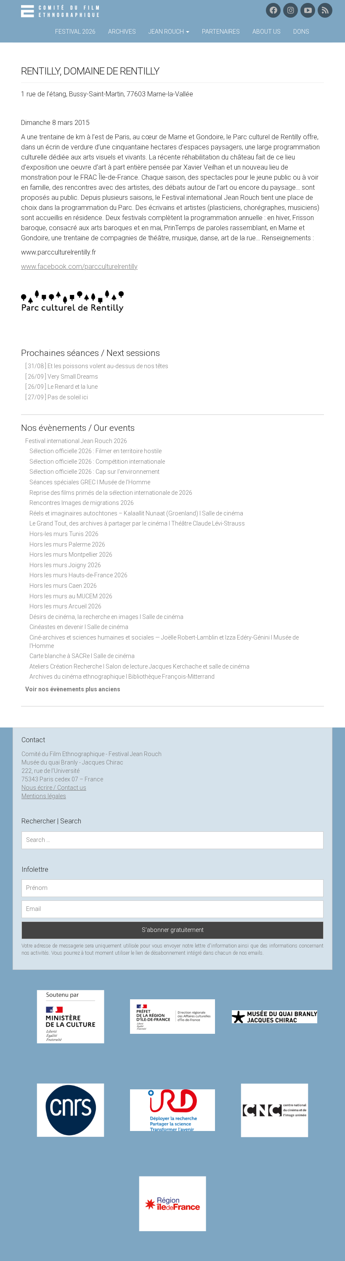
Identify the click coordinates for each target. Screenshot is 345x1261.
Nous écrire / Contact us (53, 787)
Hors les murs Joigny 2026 (65, 565)
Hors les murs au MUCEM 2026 (70, 596)
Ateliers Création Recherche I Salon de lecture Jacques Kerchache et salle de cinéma (139, 666)
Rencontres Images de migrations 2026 (81, 502)
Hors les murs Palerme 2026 (67, 544)
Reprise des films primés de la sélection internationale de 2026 (110, 492)
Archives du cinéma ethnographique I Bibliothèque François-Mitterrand (122, 676)
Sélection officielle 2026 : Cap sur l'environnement (94, 471)
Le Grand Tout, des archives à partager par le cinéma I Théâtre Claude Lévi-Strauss (137, 523)
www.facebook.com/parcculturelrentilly (79, 267)
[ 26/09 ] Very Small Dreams (61, 376)
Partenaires (221, 31)
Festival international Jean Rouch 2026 (76, 441)
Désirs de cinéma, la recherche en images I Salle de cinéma (106, 616)
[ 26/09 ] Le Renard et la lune (61, 386)
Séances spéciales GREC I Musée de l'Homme (89, 482)
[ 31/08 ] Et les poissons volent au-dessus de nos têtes (96, 366)
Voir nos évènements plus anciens (72, 689)
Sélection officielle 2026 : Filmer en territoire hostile (95, 451)
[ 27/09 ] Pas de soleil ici (56, 397)
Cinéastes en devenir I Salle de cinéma (78, 627)
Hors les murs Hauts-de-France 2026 (78, 575)
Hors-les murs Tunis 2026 (63, 534)
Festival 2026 (75, 31)
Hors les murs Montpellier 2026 (70, 554)
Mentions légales (43, 796)
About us (266, 31)
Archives (122, 31)
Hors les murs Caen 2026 (63, 585)
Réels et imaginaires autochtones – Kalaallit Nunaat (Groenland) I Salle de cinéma (136, 513)
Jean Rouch (167, 31)
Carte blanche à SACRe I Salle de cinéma (82, 656)
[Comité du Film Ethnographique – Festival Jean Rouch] (61, 11)
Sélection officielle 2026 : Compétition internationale (97, 461)
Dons (301, 31)
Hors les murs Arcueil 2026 (65, 606)
